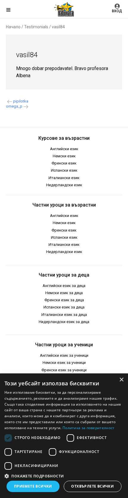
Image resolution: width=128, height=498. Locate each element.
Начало (13, 26)
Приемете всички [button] (33, 486)
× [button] (121, 380)
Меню (13, 10)
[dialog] (64, 435)
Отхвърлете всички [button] (92, 486)
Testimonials (36, 26)
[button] (64, 475)
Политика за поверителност (89, 427)
